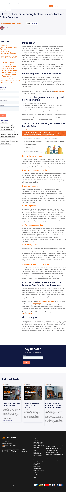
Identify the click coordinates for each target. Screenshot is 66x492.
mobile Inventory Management (46, 301)
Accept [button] (51, 6)
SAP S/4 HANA (37, 303)
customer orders (59, 91)
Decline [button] (56, 6)
